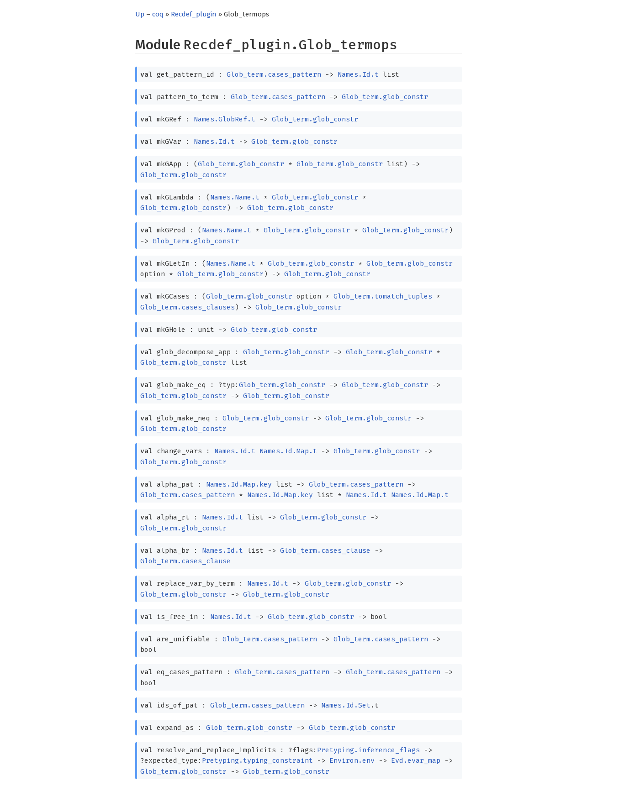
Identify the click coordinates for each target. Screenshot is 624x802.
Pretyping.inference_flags (368, 750)
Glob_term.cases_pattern (274, 74)
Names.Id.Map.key (239, 484)
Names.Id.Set (345, 705)
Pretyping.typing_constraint (257, 760)
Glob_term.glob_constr (385, 97)
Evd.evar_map (415, 760)
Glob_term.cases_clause (325, 550)
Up (139, 14)
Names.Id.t (358, 74)
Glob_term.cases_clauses (187, 307)
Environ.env (352, 760)
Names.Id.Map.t (288, 451)
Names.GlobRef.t (224, 119)
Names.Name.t (234, 197)
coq (158, 14)
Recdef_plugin (194, 14)
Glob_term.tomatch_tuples (382, 296)
